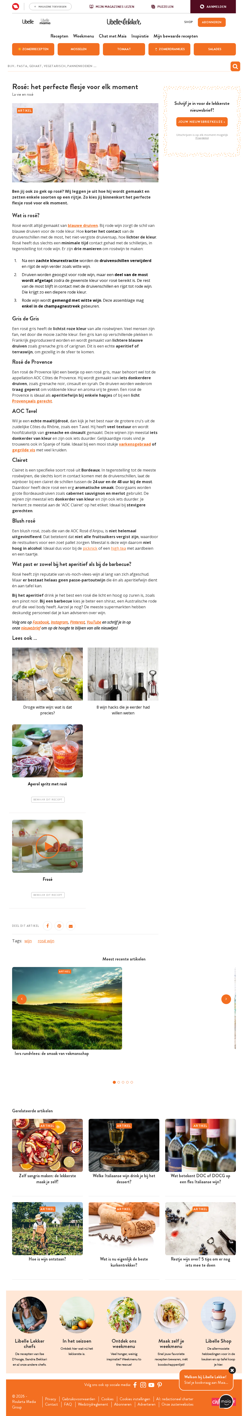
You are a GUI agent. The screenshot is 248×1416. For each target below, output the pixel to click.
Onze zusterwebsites (178, 1404)
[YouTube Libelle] (151, 1385)
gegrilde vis (23, 450)
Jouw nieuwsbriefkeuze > (202, 121)
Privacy (50, 1399)
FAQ (68, 1404)
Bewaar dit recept (47, 799)
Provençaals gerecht (32, 401)
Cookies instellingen (135, 1399)
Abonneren (123, 1404)
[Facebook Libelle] (135, 1385)
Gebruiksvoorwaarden (78, 1399)
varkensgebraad (135, 444)
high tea (118, 548)
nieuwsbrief (30, 628)
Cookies (107, 1399)
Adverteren (146, 1404)
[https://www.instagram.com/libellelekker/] (143, 1385)
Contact (51, 1404)
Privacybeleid (202, 138)
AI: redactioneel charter (174, 1399)
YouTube (94, 622)
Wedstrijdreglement (93, 1404)
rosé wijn (46, 941)
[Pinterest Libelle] (160, 1385)
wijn (28, 941)
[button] (213, 6)
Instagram (59, 622)
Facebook (41, 622)
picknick (90, 548)
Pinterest (77, 622)
